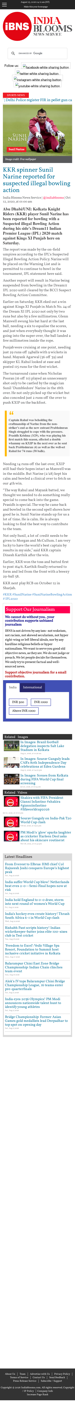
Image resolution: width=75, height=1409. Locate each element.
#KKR (7, 594)
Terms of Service (19, 1377)
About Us (10, 1374)
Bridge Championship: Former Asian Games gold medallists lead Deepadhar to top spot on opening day (36, 1021)
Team (23, 1374)
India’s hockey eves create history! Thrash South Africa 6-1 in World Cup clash (37, 916)
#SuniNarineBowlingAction (52, 594)
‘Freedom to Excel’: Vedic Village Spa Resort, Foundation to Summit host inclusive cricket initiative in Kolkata (32, 949)
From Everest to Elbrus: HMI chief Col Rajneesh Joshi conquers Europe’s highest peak (37, 868)
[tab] (13, 687)
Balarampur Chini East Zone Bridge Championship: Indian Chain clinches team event (33, 967)
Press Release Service (24, 1381)
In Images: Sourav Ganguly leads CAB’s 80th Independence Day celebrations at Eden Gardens (45, 763)
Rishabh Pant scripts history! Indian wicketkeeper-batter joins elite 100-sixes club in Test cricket (36, 932)
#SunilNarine (22, 594)
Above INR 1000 (23, 711)
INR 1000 (41, 702)
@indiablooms (53, 198)
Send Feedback (57, 1377)
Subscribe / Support (51, 1381)
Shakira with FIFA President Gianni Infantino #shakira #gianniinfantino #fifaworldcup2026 (41, 803)
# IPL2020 (10, 599)
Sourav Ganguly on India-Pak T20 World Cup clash (45, 820)
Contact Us (39, 1377)
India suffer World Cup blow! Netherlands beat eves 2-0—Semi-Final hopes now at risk (37, 886)
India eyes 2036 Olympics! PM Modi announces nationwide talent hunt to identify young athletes (33, 1003)
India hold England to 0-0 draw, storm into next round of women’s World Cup (34, 902)
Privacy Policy (62, 1374)
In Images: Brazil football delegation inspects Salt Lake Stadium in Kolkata (42, 746)
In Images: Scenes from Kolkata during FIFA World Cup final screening (44, 779)
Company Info (45, 1391)
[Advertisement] (37, 1202)
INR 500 (18, 702)
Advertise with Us (40, 1374)
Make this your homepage (36, 7)
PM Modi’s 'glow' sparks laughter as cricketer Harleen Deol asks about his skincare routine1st (45, 836)
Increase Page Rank (37, 1394)
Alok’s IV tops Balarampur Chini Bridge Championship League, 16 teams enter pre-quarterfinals (35, 985)
